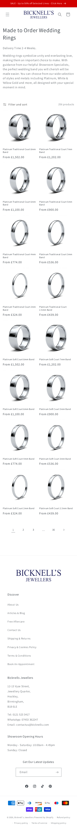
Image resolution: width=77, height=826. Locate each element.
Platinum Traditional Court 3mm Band (55, 256)
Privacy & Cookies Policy (21, 647)
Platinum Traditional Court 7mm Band (55, 151)
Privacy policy (21, 823)
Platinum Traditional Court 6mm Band (19, 203)
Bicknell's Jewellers (24, 817)
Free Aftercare (15, 621)
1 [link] (13, 530)
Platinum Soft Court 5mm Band (55, 409)
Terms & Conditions (19, 655)
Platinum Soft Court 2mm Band (19, 508)
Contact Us (14, 630)
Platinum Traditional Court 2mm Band (19, 308)
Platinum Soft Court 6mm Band (19, 409)
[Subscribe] (57, 772)
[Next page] (64, 530)
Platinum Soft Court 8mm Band (19, 359)
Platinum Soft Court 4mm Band (19, 458)
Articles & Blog (16, 613)
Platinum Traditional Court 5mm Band (55, 203)
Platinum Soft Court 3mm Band (55, 458)
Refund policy (63, 817)
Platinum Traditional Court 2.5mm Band (53, 308)
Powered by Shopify (43, 817)
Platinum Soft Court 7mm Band (55, 359)
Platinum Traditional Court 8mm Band (19, 151)
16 (53, 529)
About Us (13, 604)
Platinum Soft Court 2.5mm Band (56, 508)
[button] (7, 14)
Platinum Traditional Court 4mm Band (19, 256)
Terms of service (39, 823)
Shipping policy (58, 823)
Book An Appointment (20, 664)
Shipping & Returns (19, 638)
